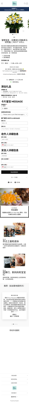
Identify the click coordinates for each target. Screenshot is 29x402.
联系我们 (14, 393)
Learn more (14, 72)
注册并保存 (14, 383)
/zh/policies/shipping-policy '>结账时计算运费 (14, 74)
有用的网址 (14, 379)
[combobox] (4, 145)
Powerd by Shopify (14, 400)
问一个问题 (14, 177)
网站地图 (14, 375)
